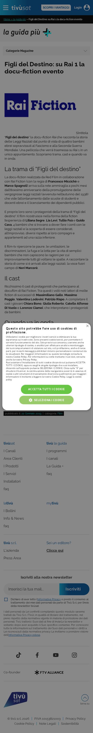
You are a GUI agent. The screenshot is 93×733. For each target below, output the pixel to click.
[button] (46, 400)
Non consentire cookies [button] (87, 325)
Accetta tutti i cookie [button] (46, 389)
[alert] (46, 366)
